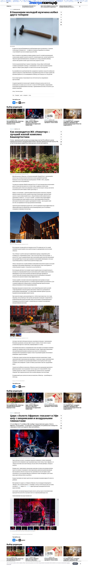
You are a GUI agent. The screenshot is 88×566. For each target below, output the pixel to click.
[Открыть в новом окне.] (15, 102)
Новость (9, 6)
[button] (57, 225)
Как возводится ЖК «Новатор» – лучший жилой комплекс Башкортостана (29, 6)
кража (21, 95)
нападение (25, 95)
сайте (19, 486)
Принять (75, 563)
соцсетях (28, 486)
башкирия (17, 95)
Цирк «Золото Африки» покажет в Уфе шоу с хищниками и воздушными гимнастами (49, 6)
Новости (12, 129)
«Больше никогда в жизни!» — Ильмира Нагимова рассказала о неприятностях (66, 6)
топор (29, 95)
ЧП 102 (11, 9)
